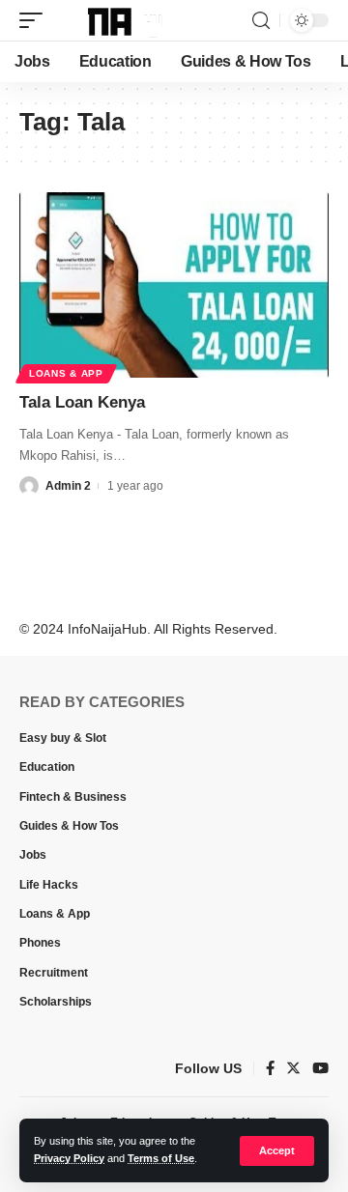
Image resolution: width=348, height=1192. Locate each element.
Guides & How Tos (69, 826)
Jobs (32, 855)
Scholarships (55, 1001)
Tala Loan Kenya (82, 402)
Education (46, 767)
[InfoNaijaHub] (113, 20)
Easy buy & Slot (62, 738)
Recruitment (53, 972)
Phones (40, 943)
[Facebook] (270, 1069)
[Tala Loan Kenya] (174, 285)
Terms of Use (161, 1158)
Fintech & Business (73, 797)
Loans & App (66, 373)
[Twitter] (293, 1069)
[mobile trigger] (35, 20)
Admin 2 (68, 486)
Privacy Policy (69, 1158)
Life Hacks (48, 885)
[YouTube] (320, 1069)
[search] (261, 21)
